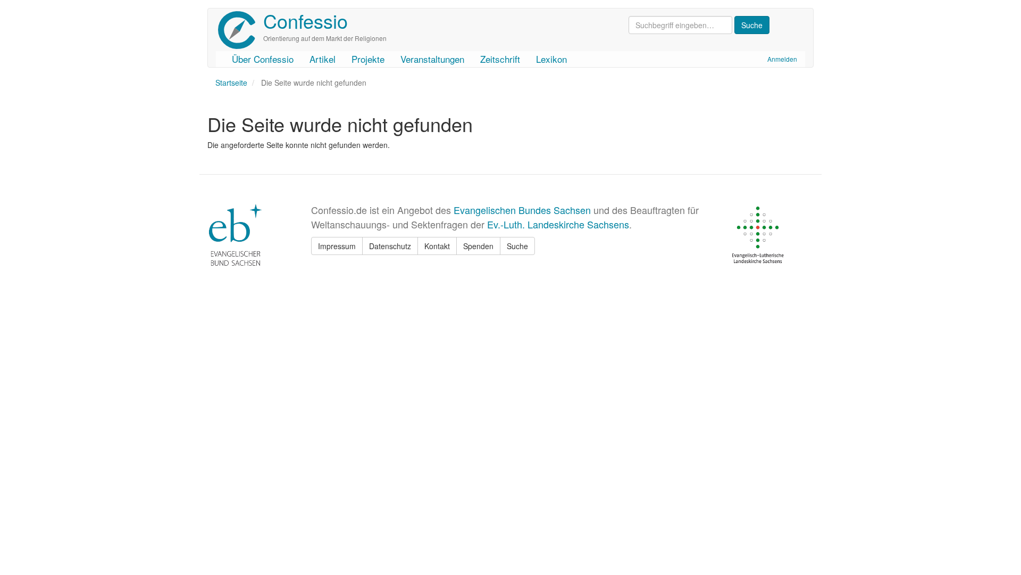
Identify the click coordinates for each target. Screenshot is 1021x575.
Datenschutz (390, 246)
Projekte (368, 58)
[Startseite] (240, 30)
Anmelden (782, 58)
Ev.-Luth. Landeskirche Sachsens (558, 224)
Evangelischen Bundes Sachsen (522, 210)
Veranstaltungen (432, 58)
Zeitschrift (500, 58)
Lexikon (551, 58)
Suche (517, 246)
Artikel (322, 58)
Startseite (231, 82)
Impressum (337, 246)
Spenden (478, 246)
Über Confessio (263, 58)
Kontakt (437, 246)
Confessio (305, 20)
